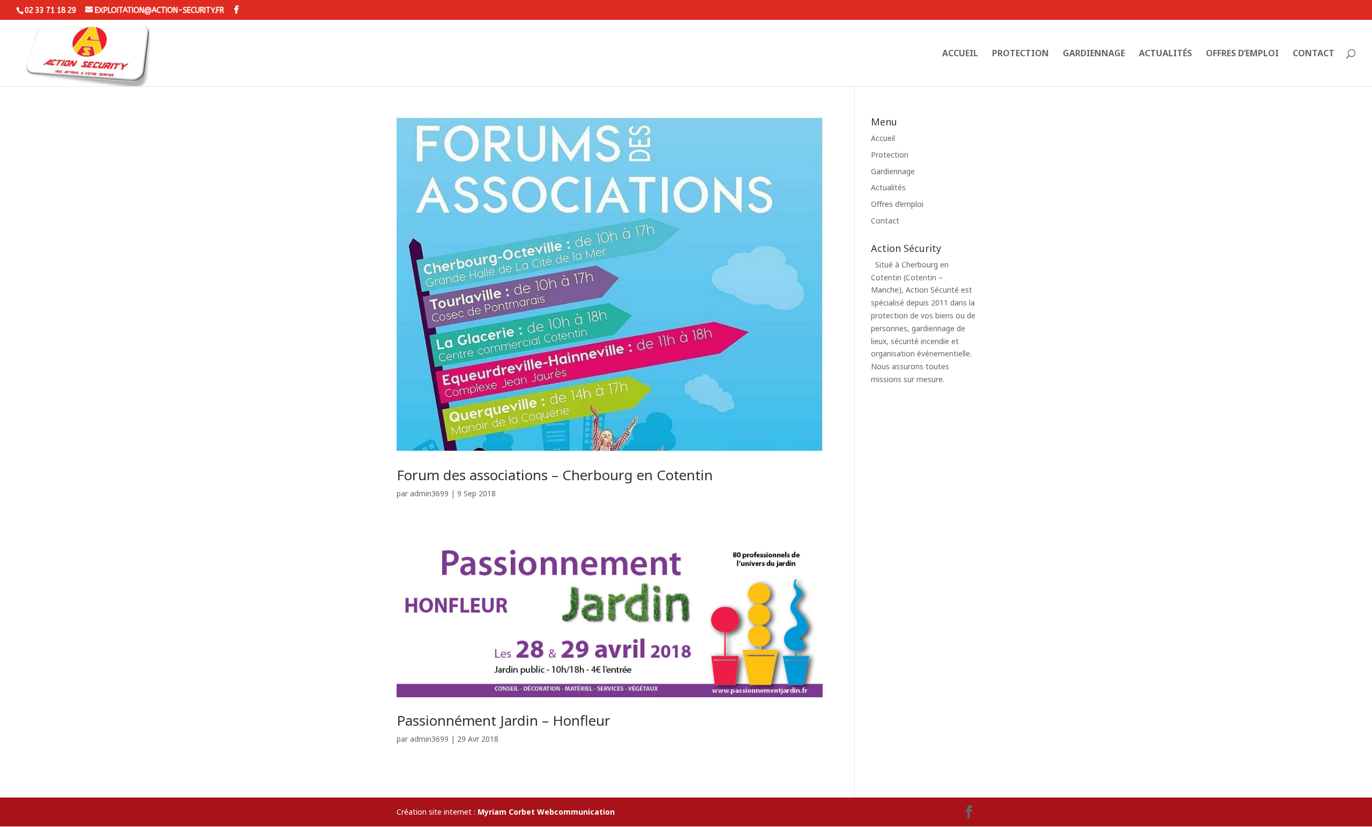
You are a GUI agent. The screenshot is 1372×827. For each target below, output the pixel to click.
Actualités (1165, 54)
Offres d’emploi (1242, 54)
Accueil (960, 54)
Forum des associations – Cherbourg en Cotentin (555, 475)
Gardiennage (1094, 54)
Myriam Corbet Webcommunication (545, 812)
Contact (1313, 54)
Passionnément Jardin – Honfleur (503, 720)
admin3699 (429, 493)
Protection (1020, 54)
